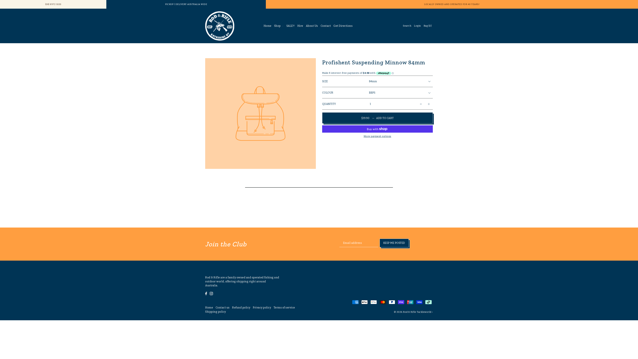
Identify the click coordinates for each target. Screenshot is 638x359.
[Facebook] (206, 294)
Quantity (329, 104)
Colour (327, 92)
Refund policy (241, 307)
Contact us (223, 307)
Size (325, 81)
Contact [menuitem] (326, 25)
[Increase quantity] (429, 104)
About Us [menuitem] (312, 25)
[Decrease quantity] (421, 104)
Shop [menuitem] (277, 25)
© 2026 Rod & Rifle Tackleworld (412, 312)
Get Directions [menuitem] (343, 25)
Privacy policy (262, 307)
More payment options (377, 136)
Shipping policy (215, 311)
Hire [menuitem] (300, 25)
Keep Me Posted (394, 242)
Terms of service (284, 307)
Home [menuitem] (267, 25)
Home (209, 307)
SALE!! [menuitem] (290, 25)
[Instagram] (211, 294)
